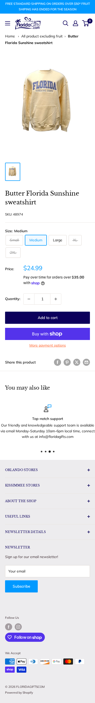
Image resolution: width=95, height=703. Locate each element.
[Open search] (65, 23)
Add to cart (48, 317)
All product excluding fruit (42, 36)
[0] (86, 23)
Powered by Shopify (19, 692)
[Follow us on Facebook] (8, 626)
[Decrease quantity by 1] (29, 299)
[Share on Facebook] (57, 362)
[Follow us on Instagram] (18, 626)
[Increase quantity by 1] (55, 299)
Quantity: (12, 298)
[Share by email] (86, 362)
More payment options (47, 345)
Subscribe (21, 586)
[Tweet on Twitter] (76, 362)
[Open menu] (7, 23)
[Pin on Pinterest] (67, 362)
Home (10, 36)
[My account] (75, 23)
